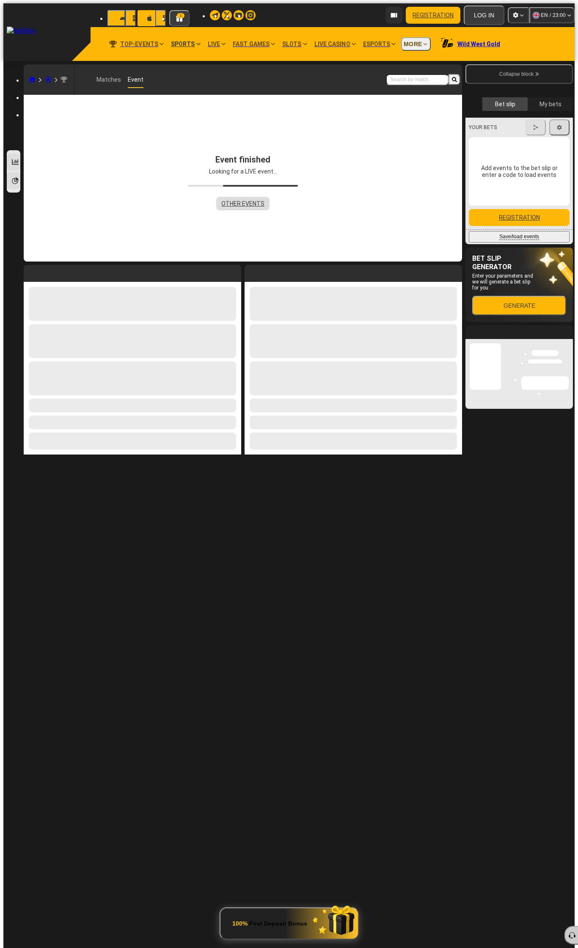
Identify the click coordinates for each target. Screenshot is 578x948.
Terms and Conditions (523, 200)
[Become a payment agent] (393, 15)
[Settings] (518, 15)
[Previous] (251, 271)
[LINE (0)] (32, 79)
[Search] (454, 79)
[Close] (566, 488)
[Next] (270, 271)
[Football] (48, 79)
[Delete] (454, 272)
